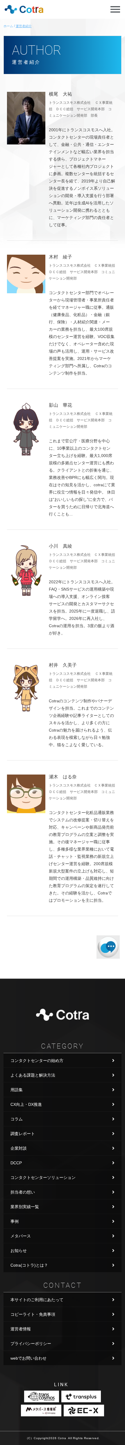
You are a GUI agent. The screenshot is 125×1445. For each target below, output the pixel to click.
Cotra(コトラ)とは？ (29, 1265)
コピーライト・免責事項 (32, 1314)
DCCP (16, 1163)
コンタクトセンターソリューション (43, 1177)
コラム (16, 1119)
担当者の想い (22, 1192)
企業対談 (18, 1148)
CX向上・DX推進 (26, 1104)
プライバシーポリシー (30, 1343)
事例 (14, 1221)
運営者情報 (20, 1329)
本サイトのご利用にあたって (36, 1299)
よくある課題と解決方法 (32, 1075)
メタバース (20, 1236)
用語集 (16, 1089)
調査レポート (22, 1133)
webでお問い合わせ (28, 1358)
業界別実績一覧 (24, 1206)
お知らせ (18, 1250)
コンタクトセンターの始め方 (36, 1060)
